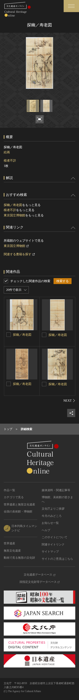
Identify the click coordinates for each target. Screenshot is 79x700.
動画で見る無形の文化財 (19, 557)
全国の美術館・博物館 (18, 511)
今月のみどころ (52, 516)
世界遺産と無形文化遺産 (19, 504)
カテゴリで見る (14, 497)
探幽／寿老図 (13, 205)
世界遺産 (9, 543)
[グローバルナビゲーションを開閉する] (71, 6)
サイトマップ (50, 551)
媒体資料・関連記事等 (56, 490)
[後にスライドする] (69, 400)
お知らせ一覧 (50, 523)
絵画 (7, 152)
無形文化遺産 (12, 550)
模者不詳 (10, 160)
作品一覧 (9, 490)
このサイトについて (54, 537)
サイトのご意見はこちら (57, 558)
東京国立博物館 (14, 215)
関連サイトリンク (53, 544)
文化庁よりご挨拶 (53, 508)
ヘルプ (46, 530)
